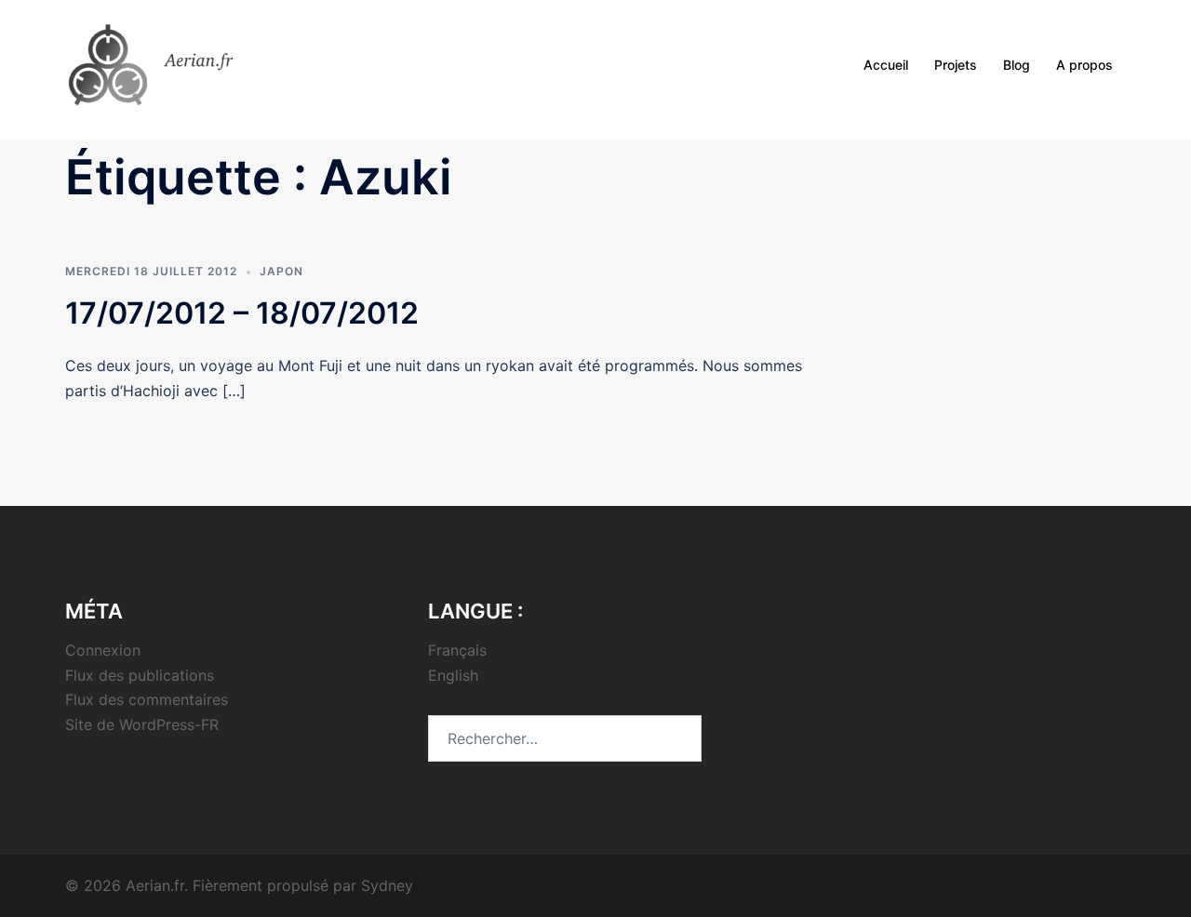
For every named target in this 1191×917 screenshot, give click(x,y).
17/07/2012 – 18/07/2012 (242, 313)
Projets (955, 65)
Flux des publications (139, 675)
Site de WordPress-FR (142, 724)
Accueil (885, 65)
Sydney (387, 885)
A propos (1084, 65)
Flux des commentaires (146, 699)
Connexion (103, 650)
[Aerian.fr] (176, 63)
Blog (1016, 65)
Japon (281, 271)
